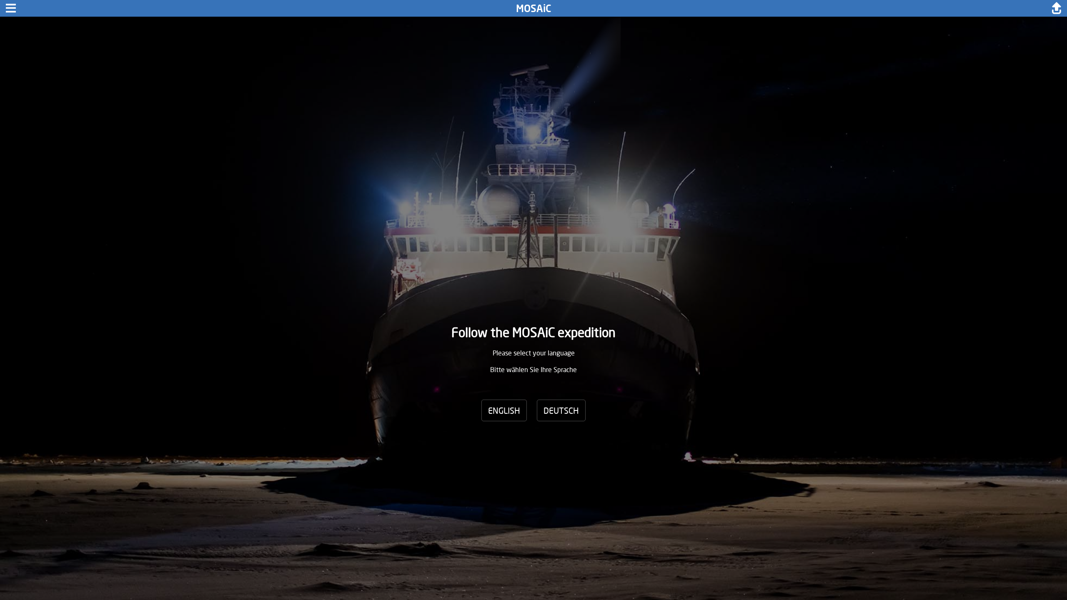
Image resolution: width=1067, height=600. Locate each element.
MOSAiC (533, 8)
